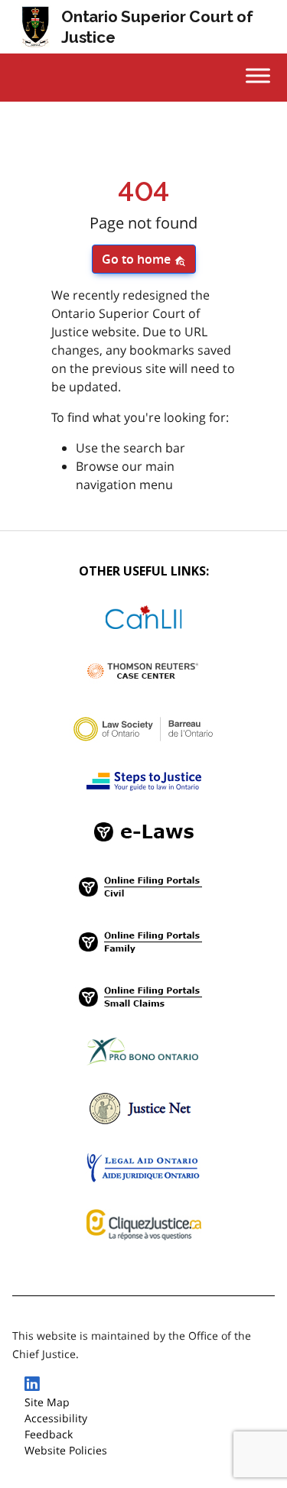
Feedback (48, 1434)
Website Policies (65, 1450)
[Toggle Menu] (258, 75)
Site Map (47, 1402)
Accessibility (55, 1418)
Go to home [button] (138, 259)
